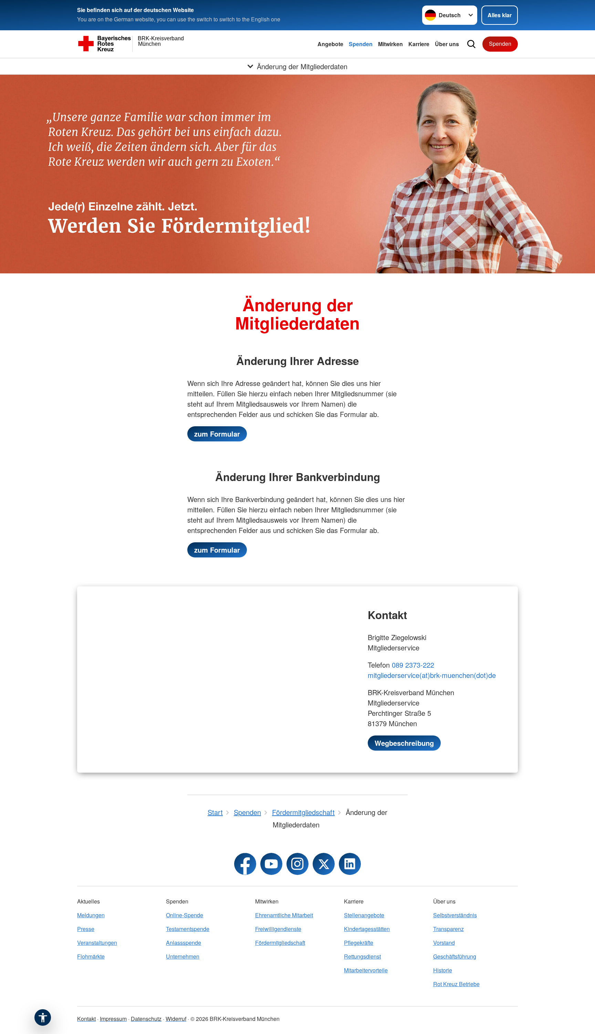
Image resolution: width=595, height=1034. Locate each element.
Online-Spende (184, 915)
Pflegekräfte (358, 943)
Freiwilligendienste (278, 929)
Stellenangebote (364, 915)
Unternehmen (182, 956)
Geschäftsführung (454, 956)
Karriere (418, 44)
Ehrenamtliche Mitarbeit (284, 915)
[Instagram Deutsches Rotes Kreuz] (297, 864)
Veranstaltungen (97, 943)
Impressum (113, 1019)
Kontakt (86, 1019)
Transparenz (448, 929)
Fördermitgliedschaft (280, 943)
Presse (85, 929)
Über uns (447, 44)
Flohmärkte (91, 956)
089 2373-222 (413, 665)
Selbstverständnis (455, 915)
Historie (442, 970)
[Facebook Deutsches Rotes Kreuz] (245, 864)
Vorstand (444, 943)
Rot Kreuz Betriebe (456, 984)
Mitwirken (390, 44)
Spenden (361, 44)
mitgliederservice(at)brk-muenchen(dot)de (432, 675)
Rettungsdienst (362, 956)
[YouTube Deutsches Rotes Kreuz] (271, 864)
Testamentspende (187, 929)
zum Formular (217, 434)
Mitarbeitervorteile (366, 970)
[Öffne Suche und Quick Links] (471, 44)
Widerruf (176, 1019)
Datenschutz (146, 1019)
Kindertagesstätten (367, 929)
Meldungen (91, 915)
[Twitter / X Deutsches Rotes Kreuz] (324, 864)
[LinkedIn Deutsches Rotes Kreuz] (350, 864)
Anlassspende (183, 943)
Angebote (330, 44)
